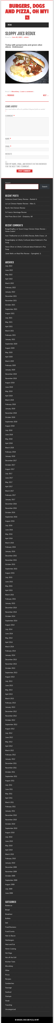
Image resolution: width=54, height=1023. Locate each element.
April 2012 (9, 746)
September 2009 (11, 880)
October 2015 (10, 564)
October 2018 (10, 417)
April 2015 (9, 590)
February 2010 (10, 859)
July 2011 (8, 785)
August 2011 (9, 781)
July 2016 (8, 525)
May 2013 (8, 690)
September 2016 (11, 517)
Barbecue (8, 906)
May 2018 (8, 439)
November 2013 (11, 664)
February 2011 (10, 807)
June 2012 (9, 737)
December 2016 (11, 504)
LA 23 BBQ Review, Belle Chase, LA (33, 236)
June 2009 (9, 893)
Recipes (8, 979)
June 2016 (9, 530)
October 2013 (10, 668)
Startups (8, 996)
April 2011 (8, 798)
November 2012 (11, 716)
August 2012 (9, 729)
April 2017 (9, 486)
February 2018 (10, 452)
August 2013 (9, 677)
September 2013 (11, 673)
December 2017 (11, 461)
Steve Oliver (9, 247)
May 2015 (8, 586)
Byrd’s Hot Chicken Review (15, 208)
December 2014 (11, 608)
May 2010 (8, 846)
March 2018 (9, 448)
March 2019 (9, 400)
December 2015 (11, 556)
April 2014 (9, 642)
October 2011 (10, 772)
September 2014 (11, 621)
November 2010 (11, 820)
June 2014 (9, 634)
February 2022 (10, 288)
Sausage (8, 988)
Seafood (8, 992)
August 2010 (9, 833)
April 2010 (9, 850)
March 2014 (9, 647)
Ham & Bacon (10, 936)
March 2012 (9, 750)
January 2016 (10, 551)
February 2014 (10, 651)
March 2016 (9, 543)
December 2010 (11, 815)
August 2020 (9, 348)
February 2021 (10, 335)
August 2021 (9, 313)
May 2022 (8, 275)
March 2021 (9, 331)
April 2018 (9, 443)
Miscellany (15, 91)
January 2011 (10, 811)
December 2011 (11, 763)
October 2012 (10, 720)
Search (7, 183)
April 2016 (9, 538)
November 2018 (11, 413)
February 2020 (10, 365)
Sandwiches (9, 983)
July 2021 (8, 318)
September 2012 (11, 724)
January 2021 (10, 339)
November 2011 (11, 768)
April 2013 (9, 694)
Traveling (8, 1005)
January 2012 (10, 759)
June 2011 (9, 789)
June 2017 (9, 478)
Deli (6, 923)
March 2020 (9, 361)
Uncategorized (10, 1009)
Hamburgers (9, 940)
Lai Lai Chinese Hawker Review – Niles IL (20, 204)
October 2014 (10, 616)
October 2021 (10, 305)
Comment (10, 116)
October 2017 (10, 465)
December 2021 (11, 296)
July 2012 (8, 733)
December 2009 (11, 867)
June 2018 (9, 435)
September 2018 (11, 422)
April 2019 (9, 396)
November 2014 (11, 612)
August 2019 (9, 383)
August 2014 (9, 625)
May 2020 (8, 352)
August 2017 (9, 469)
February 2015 (10, 599)
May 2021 (8, 322)
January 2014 (10, 655)
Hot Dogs (8, 953)
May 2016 (8, 534)
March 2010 (9, 854)
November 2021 (11, 301)
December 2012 (11, 711)
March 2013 (9, 699)
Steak (7, 1001)
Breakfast (8, 914)
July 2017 (8, 474)
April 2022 (9, 279)
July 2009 (8, 889)
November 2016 (11, 508)
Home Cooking (10, 949)
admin (26, 37)
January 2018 (10, 456)
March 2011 (9, 802)
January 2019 (10, 409)
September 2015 (11, 569)
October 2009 (10, 876)
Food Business (10, 927)
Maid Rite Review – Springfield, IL (29, 254)
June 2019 (9, 387)
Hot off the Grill (10, 957)
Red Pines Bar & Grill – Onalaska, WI (19, 217)
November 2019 (11, 378)
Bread (7, 910)
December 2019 (11, 374)
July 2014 (8, 629)
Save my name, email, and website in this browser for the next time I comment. (26, 165)
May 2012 (8, 742)
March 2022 (9, 283)
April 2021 (9, 327)
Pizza (7, 975)
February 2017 (10, 495)
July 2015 (8, 577)
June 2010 (9, 841)
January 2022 (10, 292)
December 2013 (11, 660)
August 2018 (9, 426)
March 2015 (9, 595)
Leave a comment (26, 91)
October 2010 (10, 824)
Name (8, 139)
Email (8, 146)
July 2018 (8, 430)
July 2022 (8, 266)
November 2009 (11, 872)
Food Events (10, 931)
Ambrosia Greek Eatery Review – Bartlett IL (21, 199)
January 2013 (10, 707)
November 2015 (11, 560)
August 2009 (9, 884)
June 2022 (9, 270)
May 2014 (8, 638)
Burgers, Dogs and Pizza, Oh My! (27, 9)
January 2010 (10, 863)
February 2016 (10, 547)
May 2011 (8, 794)
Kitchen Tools (10, 962)
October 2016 (10, 512)
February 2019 (10, 404)
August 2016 (9, 521)
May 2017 (8, 482)
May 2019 (8, 391)
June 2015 (9, 582)
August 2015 (9, 573)
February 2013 (10, 703)
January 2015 (10, 603)
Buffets (8, 918)
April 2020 (9, 357)
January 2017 (10, 500)
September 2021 (11, 309)
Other (7, 970)
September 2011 (11, 776)
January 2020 (10, 370)
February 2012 (10, 755)
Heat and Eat (10, 944)
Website (8, 154)
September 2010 (11, 828)
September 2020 (11, 344)
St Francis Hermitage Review (15, 212)
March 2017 (9, 491)
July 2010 (8, 837)
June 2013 (9, 685)
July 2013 (8, 681)
